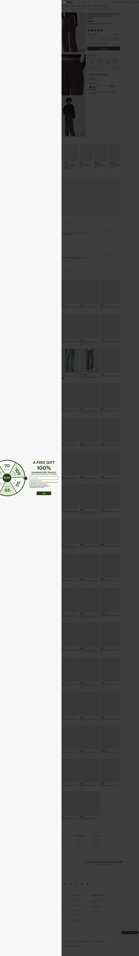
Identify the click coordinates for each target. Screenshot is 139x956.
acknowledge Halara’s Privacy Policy (36, 487)
